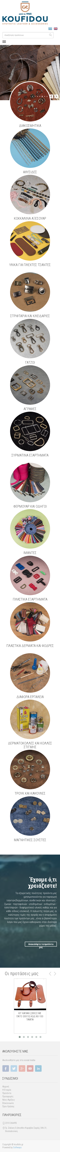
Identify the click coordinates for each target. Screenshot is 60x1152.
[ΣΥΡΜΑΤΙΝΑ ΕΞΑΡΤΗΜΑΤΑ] (30, 431)
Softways (17, 1147)
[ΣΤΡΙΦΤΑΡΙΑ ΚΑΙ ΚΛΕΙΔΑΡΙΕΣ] (30, 292)
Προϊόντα (6, 1093)
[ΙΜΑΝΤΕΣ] (30, 528)
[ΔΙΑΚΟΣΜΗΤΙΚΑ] (30, 101)
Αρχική (5, 1086)
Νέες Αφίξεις (8, 1100)
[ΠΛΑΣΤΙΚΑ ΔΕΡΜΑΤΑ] (30, 482)
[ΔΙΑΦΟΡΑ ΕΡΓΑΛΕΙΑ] (30, 672)
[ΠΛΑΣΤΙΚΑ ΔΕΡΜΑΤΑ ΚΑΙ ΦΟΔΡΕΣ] (30, 621)
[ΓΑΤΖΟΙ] (30, 338)
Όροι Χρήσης (8, 1106)
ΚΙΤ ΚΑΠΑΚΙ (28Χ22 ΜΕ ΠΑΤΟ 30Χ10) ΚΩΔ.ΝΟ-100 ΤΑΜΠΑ (29, 1016)
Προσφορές (7, 1096)
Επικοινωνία (8, 1103)
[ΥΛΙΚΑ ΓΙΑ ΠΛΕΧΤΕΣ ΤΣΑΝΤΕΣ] (30, 240)
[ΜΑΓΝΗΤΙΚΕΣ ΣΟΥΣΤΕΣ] (30, 816)
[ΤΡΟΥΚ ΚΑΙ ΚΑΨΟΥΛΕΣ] (30, 769)
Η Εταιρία (6, 1090)
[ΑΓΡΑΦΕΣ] (30, 385)
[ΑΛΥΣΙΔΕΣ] (30, 148)
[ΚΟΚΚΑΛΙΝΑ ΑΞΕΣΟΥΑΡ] (30, 194)
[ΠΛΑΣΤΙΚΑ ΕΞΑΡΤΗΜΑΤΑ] (30, 575)
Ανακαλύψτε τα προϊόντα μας (40, 945)
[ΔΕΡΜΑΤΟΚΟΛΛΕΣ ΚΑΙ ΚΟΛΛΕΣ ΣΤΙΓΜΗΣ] (30, 719)
